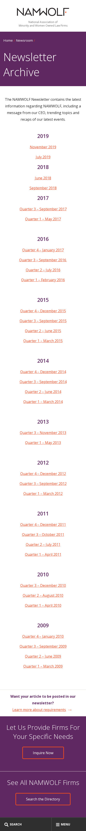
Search (16, 824)
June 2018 (43, 178)
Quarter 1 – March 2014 (43, 401)
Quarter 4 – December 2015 (43, 310)
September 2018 (43, 188)
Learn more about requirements (39, 709)
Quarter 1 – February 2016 (43, 279)
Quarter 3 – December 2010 (43, 585)
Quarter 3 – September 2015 (43, 320)
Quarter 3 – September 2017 (43, 209)
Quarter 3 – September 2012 (43, 483)
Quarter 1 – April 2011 (43, 554)
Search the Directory (43, 799)
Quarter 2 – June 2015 (43, 330)
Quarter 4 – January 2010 (43, 636)
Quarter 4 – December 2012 (43, 473)
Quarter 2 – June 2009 (43, 656)
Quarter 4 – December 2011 (43, 524)
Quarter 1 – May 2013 (43, 442)
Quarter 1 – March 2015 (43, 340)
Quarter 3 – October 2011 (43, 534)
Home (8, 40)
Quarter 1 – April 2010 (43, 605)
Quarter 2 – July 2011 (43, 544)
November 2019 (43, 147)
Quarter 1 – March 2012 (43, 493)
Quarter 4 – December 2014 (43, 371)
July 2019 (43, 157)
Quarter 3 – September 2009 (43, 646)
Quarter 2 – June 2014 (43, 391)
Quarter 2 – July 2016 (43, 269)
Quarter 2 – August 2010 (43, 595)
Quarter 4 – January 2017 (43, 250)
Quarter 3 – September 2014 (43, 381)
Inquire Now (43, 752)
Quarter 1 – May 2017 (43, 219)
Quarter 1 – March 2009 (43, 666)
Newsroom (24, 40)
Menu (65, 824)
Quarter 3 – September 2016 (43, 260)
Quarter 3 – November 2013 (43, 432)
